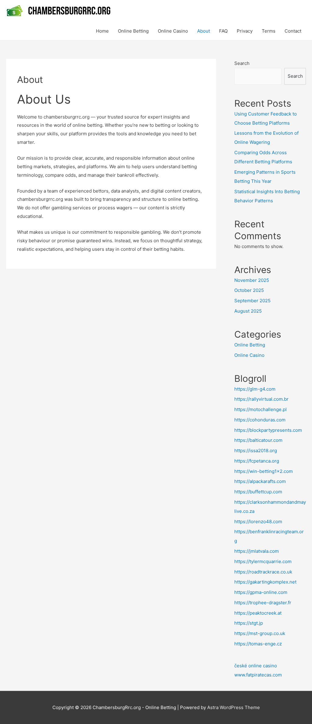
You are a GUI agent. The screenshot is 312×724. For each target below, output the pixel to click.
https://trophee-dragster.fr (262, 602)
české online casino (255, 666)
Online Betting (133, 31)
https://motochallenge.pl (260, 409)
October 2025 (249, 290)
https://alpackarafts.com (260, 481)
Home (102, 31)
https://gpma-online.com (260, 592)
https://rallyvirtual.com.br (261, 399)
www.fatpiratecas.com (258, 675)
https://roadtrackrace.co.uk (263, 572)
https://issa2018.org (255, 450)
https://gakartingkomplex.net (265, 582)
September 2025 (252, 300)
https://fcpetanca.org (256, 461)
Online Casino (173, 31)
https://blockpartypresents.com (268, 430)
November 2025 (251, 280)
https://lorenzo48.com (258, 521)
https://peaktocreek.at (258, 613)
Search (242, 63)
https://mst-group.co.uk (259, 633)
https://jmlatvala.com (256, 551)
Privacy (245, 31)
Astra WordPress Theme (233, 707)
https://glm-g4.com (254, 389)
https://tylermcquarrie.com (263, 561)
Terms (268, 31)
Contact (293, 31)
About (203, 31)
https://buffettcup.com (258, 492)
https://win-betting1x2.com (263, 471)
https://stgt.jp (248, 623)
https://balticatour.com (258, 440)
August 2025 (248, 311)
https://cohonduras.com (259, 420)
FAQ (223, 31)
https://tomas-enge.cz (258, 644)
